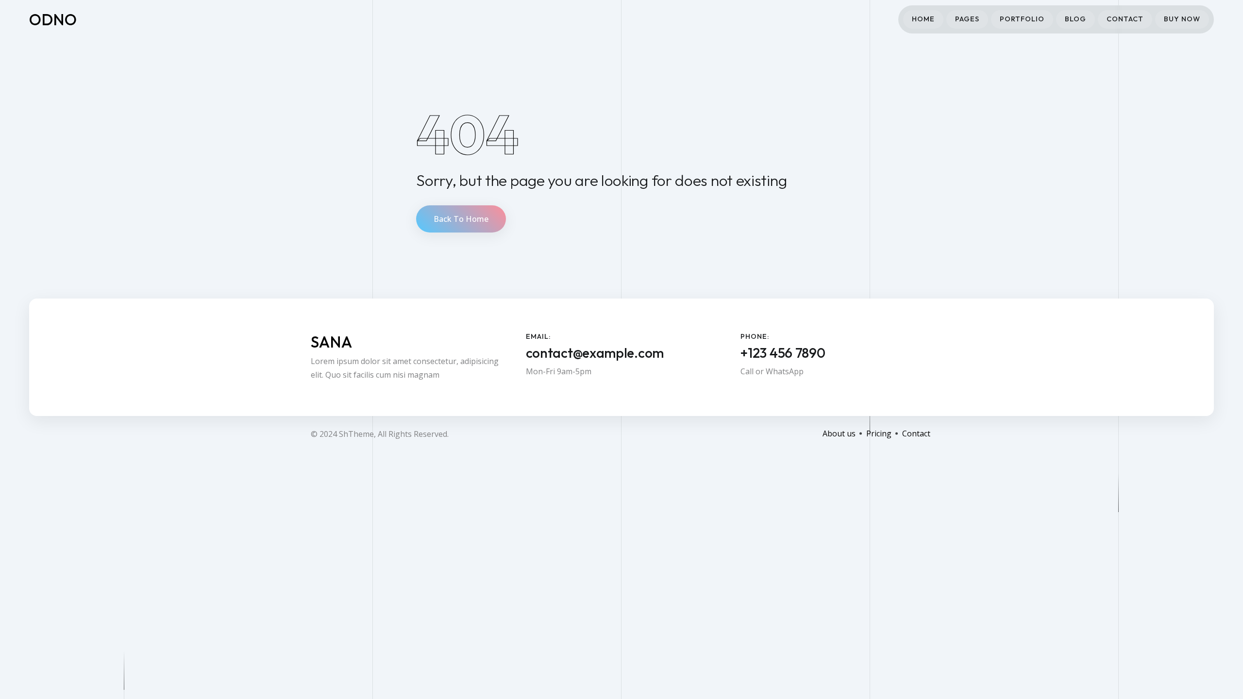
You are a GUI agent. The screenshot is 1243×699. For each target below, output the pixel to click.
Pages (967, 19)
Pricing (878, 433)
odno (53, 19)
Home (923, 19)
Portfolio (1022, 19)
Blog (1075, 19)
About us (839, 433)
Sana (332, 341)
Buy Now (1182, 19)
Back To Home (461, 219)
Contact (1125, 19)
